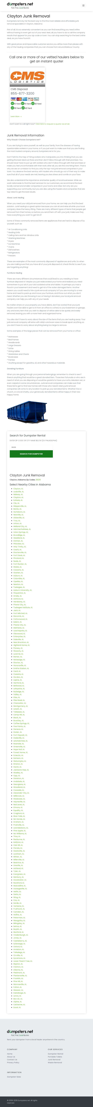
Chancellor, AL (19, 703)
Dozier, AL (17, 732)
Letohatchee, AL (20, 741)
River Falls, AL (19, 816)
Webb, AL (17, 567)
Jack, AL (17, 610)
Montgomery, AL (20, 706)
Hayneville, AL (19, 801)
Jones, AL (17, 938)
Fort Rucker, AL (20, 564)
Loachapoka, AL (20, 630)
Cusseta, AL (18, 674)
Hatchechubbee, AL (22, 529)
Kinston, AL (18, 764)
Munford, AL (18, 932)
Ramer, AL (17, 656)
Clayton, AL (18, 488)
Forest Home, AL (20, 752)
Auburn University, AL (22, 590)
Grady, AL (17, 596)
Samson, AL (18, 758)
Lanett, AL (17, 709)
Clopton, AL (18, 497)
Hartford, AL (18, 683)
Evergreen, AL (19, 874)
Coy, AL (16, 900)
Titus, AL (16, 836)
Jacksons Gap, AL (21, 770)
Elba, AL (16, 697)
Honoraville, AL (19, 665)
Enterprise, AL (19, 636)
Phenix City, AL (19, 604)
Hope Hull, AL (19, 749)
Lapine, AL (17, 680)
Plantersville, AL (20, 975)
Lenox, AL (17, 996)
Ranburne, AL (19, 839)
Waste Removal (55, 1062)
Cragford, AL (18, 813)
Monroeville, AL (20, 984)
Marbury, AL (18, 877)
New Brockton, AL (21, 642)
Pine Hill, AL (18, 981)
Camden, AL (18, 912)
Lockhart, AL (18, 854)
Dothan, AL (18, 541)
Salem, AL (17, 622)
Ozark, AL (17, 549)
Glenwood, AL (19, 633)
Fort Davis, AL (19, 555)
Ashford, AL (18, 599)
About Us (11, 1056)
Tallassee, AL (19, 712)
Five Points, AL (19, 726)
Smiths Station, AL (21, 668)
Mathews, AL (18, 628)
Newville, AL (18, 514)
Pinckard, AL (18, 558)
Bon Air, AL (17, 999)
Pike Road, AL (19, 700)
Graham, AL (18, 822)
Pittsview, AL (18, 543)
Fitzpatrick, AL (19, 593)
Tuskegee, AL (19, 587)
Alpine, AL (17, 1001)
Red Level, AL (19, 804)
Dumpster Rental (55, 1054)
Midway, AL (18, 494)
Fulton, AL (17, 987)
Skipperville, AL (19, 506)
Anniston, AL (18, 949)
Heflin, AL (17, 891)
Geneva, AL (18, 729)
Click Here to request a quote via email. (52, 124)
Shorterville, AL (19, 552)
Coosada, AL (18, 790)
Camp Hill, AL (19, 714)
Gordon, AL (18, 677)
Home (9, 1054)
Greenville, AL (19, 746)
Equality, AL (18, 810)
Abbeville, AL (18, 517)
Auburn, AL (18, 575)
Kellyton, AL (18, 842)
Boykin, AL (17, 929)
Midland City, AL (20, 526)
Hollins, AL (17, 914)
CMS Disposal (19, 89)
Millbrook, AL (18, 796)
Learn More (15, 116)
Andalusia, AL (19, 781)
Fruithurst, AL (19, 909)
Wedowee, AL (19, 799)
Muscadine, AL (19, 885)
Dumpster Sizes (14, 1077)
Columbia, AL (19, 578)
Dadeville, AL (18, 738)
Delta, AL (17, 894)
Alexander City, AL (21, 793)
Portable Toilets (55, 1056)
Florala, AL (17, 848)
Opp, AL (16, 775)
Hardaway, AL (19, 601)
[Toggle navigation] (83, 5)
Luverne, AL (18, 654)
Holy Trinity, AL (19, 546)
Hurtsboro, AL (19, 512)
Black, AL (17, 717)
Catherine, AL (19, 1004)
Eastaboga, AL (19, 993)
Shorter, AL (18, 662)
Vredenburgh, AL (20, 935)
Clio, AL (16, 503)
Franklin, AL (18, 978)
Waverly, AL (18, 651)
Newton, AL (18, 584)
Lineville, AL (18, 865)
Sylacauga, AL (19, 943)
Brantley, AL (18, 720)
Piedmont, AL (19, 972)
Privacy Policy (13, 1062)
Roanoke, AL (18, 743)
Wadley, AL (18, 772)
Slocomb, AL (18, 616)
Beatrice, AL (18, 862)
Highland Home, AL (21, 645)
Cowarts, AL (18, 570)
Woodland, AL (19, 787)
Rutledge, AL (18, 691)
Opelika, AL (18, 581)
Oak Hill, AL (18, 845)
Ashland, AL (18, 868)
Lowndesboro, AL (20, 828)
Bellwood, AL (18, 685)
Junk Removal (54, 1059)
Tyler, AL (17, 871)
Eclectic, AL (18, 755)
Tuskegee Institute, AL (23, 607)
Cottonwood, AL (20, 619)
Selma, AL (17, 926)
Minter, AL (17, 856)
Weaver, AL (18, 990)
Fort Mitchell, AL (20, 613)
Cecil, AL (17, 671)
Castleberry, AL (20, 941)
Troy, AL (16, 520)
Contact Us (12, 1059)
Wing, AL (17, 897)
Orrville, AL (18, 955)
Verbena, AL (18, 906)
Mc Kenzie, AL (19, 819)
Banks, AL (17, 509)
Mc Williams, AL (20, 833)
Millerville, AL (18, 859)
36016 (38, 479)
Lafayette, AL (19, 688)
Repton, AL (18, 964)
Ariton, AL (17, 523)
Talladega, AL (19, 952)
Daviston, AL (18, 778)
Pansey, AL (18, 648)
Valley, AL (17, 694)
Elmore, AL (18, 807)
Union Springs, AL (20, 532)
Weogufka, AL (19, 920)
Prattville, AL (18, 825)
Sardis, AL (17, 903)
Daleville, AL (18, 639)
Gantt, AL (17, 767)
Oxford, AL (17, 946)
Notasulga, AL (19, 659)
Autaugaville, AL (20, 888)
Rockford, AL (18, 883)
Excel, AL (17, 1007)
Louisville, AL (18, 491)
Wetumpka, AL (19, 761)
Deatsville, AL (19, 851)
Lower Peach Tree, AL (22, 961)
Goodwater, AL (19, 880)
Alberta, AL (18, 970)
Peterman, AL (19, 917)
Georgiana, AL (19, 784)
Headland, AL (19, 538)
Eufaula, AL (18, 500)
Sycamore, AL (19, 958)
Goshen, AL (18, 572)
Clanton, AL (18, 967)
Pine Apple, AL (19, 830)
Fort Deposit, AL (20, 735)
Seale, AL (17, 561)
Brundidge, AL (19, 535)
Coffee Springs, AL (21, 723)
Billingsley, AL (19, 923)
